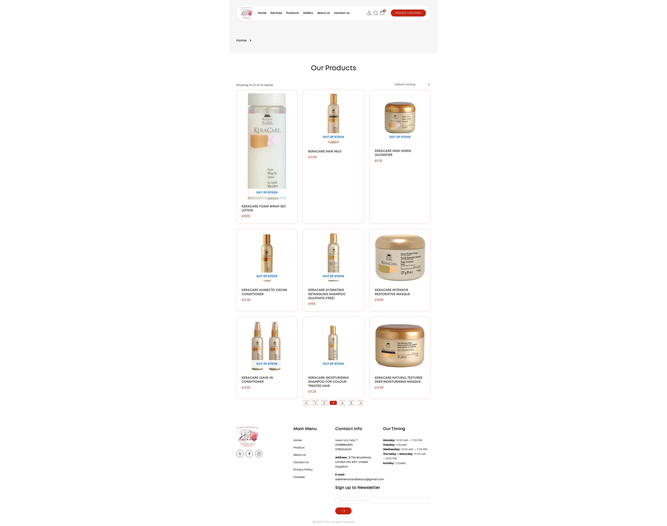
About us (323, 13)
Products (292, 13)
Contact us (341, 13)
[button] (376, 13)
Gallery (308, 13)
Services (276, 13)
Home (262, 13)
